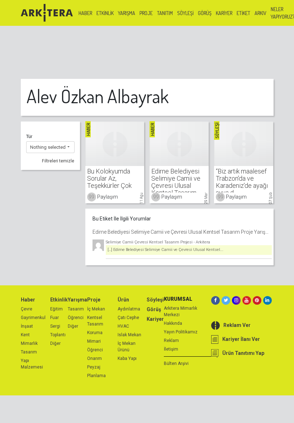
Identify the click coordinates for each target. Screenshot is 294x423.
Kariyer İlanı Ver (241, 339)
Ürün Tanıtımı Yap (243, 353)
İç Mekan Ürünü (127, 346)
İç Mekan (96, 309)
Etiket (243, 13)
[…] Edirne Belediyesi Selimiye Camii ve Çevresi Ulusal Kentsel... (165, 249)
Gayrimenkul (33, 317)
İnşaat (27, 326)
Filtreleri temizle (58, 160)
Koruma (95, 332)
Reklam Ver (237, 325)
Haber (85, 13)
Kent (25, 334)
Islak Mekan (129, 334)
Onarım (94, 358)
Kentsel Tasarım (95, 321)
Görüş (205, 13)
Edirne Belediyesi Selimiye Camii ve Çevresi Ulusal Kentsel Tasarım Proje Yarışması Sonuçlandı (182, 232)
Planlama (96, 375)
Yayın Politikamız (181, 331)
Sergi (55, 326)
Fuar (54, 317)
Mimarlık (29, 343)
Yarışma (126, 13)
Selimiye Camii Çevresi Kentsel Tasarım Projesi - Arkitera (158, 242)
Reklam (171, 340)
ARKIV (260, 13)
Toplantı (58, 334)
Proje (146, 13)
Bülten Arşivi (176, 363)
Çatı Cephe (128, 317)
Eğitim (56, 309)
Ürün (123, 300)
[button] (50, 147)
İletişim (171, 349)
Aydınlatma (129, 309)
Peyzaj (93, 367)
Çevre (26, 309)
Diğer (55, 343)
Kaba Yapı (127, 358)
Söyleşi (185, 13)
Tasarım (29, 352)
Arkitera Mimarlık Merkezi (180, 311)
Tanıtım (165, 13)
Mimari (94, 341)
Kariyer (224, 13)
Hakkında (173, 323)
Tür (29, 136)
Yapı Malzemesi (32, 364)
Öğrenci (76, 317)
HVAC (123, 326)
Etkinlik (105, 13)
